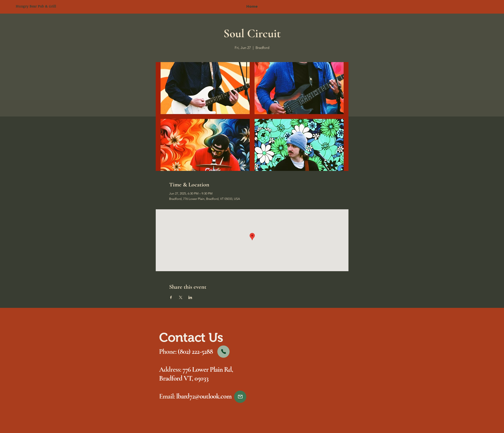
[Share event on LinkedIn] (190, 297)
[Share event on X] (181, 297)
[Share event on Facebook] (171, 297)
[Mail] (240, 397)
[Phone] (223, 351)
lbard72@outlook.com (204, 396)
